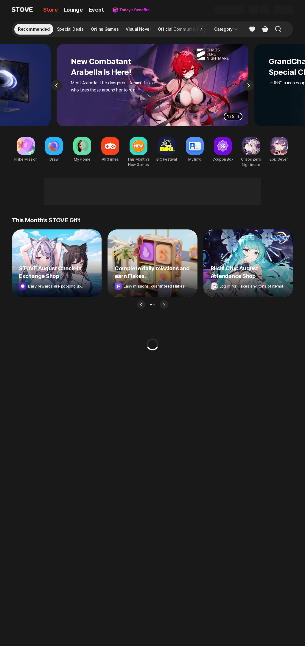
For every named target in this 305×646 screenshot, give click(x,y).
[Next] (248, 85)
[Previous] (56, 85)
